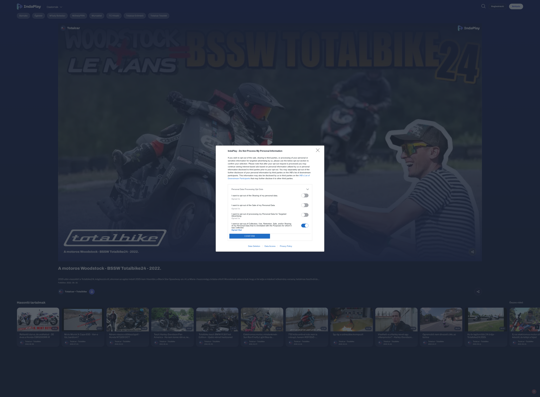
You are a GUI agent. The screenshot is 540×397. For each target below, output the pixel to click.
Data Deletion (254, 246)
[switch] (305, 195)
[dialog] (270, 198)
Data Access (270, 246)
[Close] (318, 151)
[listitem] (270, 189)
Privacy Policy (286, 246)
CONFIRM (250, 236)
